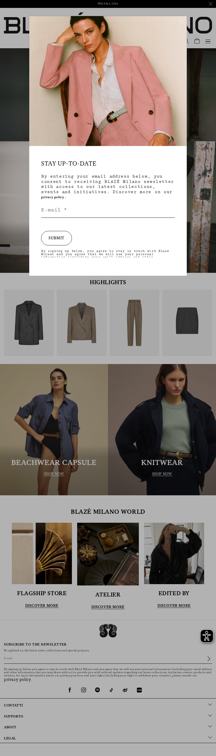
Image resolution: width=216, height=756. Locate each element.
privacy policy (52, 197)
